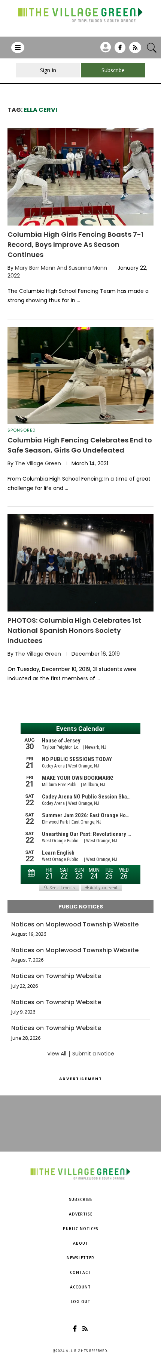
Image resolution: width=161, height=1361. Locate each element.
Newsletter (80, 1257)
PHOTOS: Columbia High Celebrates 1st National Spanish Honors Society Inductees (74, 630)
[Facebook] (120, 50)
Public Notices (80, 1228)
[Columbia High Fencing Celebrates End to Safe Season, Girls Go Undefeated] (80, 375)
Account (80, 1287)
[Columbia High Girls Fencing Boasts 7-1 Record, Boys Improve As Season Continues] (80, 177)
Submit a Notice (93, 1053)
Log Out (81, 1301)
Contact (80, 1272)
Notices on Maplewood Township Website (75, 924)
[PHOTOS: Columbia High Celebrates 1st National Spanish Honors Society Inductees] (80, 562)
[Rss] (135, 50)
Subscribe (80, 1199)
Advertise (80, 1214)
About (80, 1243)
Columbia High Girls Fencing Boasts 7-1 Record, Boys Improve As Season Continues (75, 244)
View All (56, 1053)
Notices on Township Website (56, 976)
